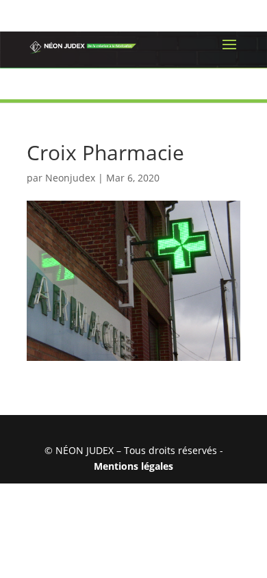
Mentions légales (133, 466)
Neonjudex (70, 177)
